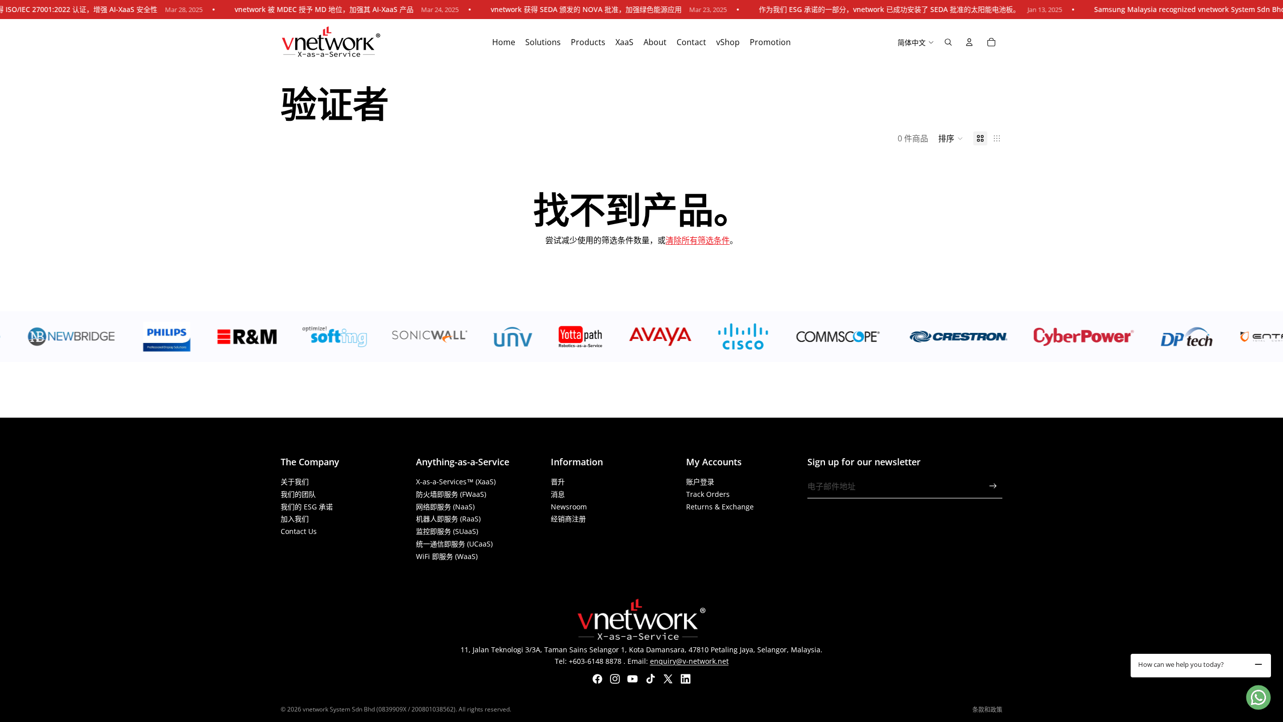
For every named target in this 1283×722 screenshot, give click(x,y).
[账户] (969, 42)
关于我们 (295, 481)
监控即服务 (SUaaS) (447, 531)
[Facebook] (597, 679)
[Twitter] (668, 679)
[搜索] (948, 42)
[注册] (993, 486)
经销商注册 (568, 518)
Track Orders (708, 494)
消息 (558, 494)
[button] (950, 138)
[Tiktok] (651, 679)
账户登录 (700, 481)
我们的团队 (298, 494)
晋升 (558, 481)
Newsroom (569, 506)
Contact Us (299, 531)
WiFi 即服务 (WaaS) (447, 556)
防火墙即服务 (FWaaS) (451, 494)
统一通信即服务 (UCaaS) (454, 544)
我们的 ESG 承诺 (307, 506)
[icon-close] (1258, 664)
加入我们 (295, 518)
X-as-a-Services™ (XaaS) (456, 481)
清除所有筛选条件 (698, 240)
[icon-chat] (1258, 697)
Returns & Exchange (720, 506)
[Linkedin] (686, 679)
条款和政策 (987, 709)
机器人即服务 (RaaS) (448, 518)
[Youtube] (632, 679)
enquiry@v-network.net (689, 661)
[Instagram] (615, 679)
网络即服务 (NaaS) (445, 506)
